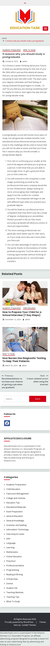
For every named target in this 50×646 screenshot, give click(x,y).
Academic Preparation (11, 50)
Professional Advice (15, 565)
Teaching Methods (14, 592)
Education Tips (13, 502)
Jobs (8, 538)
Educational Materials (16, 507)
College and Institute (15, 498)
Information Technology (17, 529)
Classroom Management (17, 493)
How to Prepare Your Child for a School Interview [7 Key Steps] (21, 313)
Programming (12, 570)
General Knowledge (15, 520)
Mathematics (12, 552)
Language (11, 543)
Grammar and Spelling (16, 525)
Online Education (14, 556)
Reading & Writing (14, 574)
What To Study (29, 50)
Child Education (29, 308)
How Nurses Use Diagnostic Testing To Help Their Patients (24, 359)
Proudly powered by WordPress (19, 622)
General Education (14, 516)
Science (9, 583)
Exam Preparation (14, 511)
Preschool (10, 561)
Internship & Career (15, 534)
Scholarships (12, 579)
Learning (10, 547)
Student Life (11, 588)
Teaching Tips (12, 597)
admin (24, 61)
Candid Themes (29, 625)
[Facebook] (7, 423)
